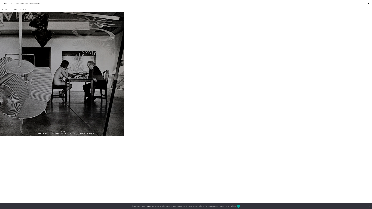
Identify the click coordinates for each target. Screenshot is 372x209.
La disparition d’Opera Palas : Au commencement (62, 133)
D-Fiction (8, 3)
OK (238, 206)
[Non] (370, 206)
